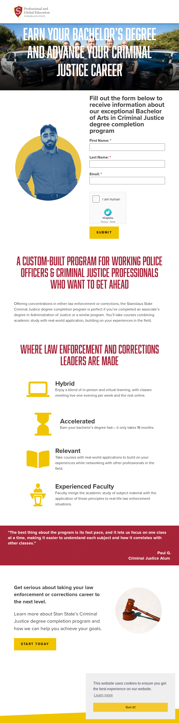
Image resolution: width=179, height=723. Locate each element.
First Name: (100, 140)
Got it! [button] (131, 707)
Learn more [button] (103, 695)
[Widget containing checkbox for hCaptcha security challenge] (108, 208)
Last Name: (100, 157)
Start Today (35, 644)
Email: (96, 174)
